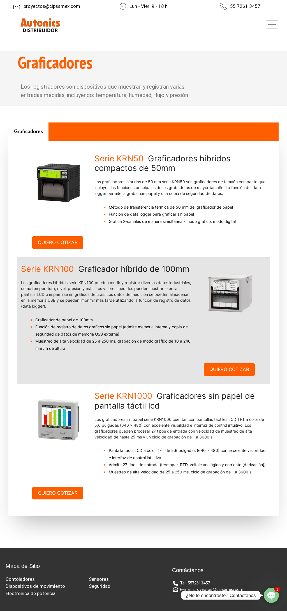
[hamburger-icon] (272, 24)
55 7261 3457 (245, 6)
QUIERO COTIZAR (58, 242)
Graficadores (28, 131)
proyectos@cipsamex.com (52, 6)
